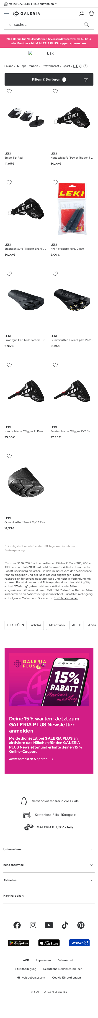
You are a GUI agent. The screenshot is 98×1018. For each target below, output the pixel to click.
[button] (31, 3)
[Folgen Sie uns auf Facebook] (17, 925)
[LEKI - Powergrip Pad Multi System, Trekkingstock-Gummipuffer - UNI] (26, 300)
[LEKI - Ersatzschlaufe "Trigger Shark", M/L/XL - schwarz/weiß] (26, 209)
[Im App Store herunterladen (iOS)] (48, 942)
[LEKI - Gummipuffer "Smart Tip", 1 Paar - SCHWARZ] (26, 482)
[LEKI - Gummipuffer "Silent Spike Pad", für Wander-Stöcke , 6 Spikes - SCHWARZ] (72, 300)
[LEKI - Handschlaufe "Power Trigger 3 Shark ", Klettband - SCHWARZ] (72, 118)
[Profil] (82, 13)
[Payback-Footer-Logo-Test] (79, 943)
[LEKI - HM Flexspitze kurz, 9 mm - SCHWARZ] (72, 209)
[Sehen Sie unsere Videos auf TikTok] (65, 925)
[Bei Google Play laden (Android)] (18, 943)
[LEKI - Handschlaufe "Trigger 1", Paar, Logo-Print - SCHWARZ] (26, 391)
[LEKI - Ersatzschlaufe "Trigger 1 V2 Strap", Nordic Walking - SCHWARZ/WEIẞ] (72, 391)
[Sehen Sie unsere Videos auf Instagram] (33, 925)
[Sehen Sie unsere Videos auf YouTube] (49, 925)
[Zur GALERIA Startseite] (26, 14)
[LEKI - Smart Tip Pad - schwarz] (26, 118)
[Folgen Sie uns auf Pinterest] (80, 925)
